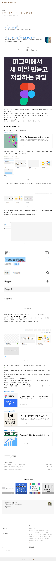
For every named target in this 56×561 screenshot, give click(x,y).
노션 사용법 (31, 540)
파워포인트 (31, 532)
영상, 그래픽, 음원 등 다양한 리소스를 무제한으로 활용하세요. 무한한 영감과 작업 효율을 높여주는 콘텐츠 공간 (23, 40)
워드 (51, 536)
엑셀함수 (46, 532)
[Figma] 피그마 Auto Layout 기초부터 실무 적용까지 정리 (14, 464)
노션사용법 (31, 538)
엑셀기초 (37, 538)
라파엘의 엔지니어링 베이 (9, 2)
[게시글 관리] (9, 457)
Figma (6, 462)
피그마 (42, 538)
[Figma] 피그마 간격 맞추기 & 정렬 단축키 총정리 (13, 467)
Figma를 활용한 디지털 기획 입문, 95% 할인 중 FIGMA (18, 29)
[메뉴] (53, 2)
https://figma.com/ (8, 132)
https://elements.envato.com (11, 35)
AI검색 (51, 528)
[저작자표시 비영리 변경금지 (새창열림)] (19, 456)
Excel (37, 536)
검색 (26, 550)
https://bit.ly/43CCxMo (10, 430)
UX (47, 528)
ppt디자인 (50, 534)
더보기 (30, 542)
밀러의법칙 (37, 532)
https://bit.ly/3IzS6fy (9, 391)
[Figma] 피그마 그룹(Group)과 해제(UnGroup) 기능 (13, 466)
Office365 (42, 528)
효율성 (41, 540)
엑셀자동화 (47, 538)
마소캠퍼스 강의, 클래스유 (12, 28)
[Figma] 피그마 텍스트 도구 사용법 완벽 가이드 (13, 469)
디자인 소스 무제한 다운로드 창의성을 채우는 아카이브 (20, 38)
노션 (36, 534)
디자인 (37, 540)
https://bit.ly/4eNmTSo (9, 411)
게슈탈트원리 (31, 536)
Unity (42, 536)
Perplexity (42, 530)
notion (46, 536)
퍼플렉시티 (36, 528)
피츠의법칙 (31, 534)
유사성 (40, 534)
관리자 (33, 559)
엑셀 (42, 532)
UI (37, 530)
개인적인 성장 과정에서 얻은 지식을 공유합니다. (13, 504)
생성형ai (47, 530)
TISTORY (28, 559)
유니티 (45, 534)
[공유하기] (8, 457)
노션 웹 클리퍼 (32, 530)
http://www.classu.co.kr (10, 25)
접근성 (30, 528)
